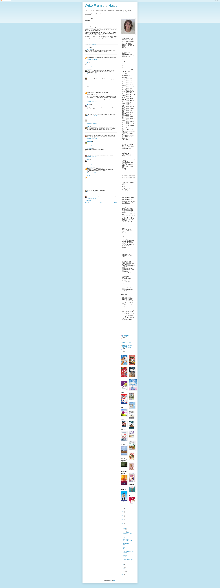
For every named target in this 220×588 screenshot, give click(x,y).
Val (87, 62)
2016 (123, 519)
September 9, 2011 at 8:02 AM (92, 145)
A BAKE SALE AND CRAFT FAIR (126, 347)
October (124, 529)
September (124, 531)
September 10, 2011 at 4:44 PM (92, 198)
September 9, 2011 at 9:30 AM (92, 150)
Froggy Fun (124, 544)
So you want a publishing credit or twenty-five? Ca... (128, 560)
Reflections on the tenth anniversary (128, 551)
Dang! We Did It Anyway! (125, 339)
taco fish (124, 547)
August (124, 561)
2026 (123, 508)
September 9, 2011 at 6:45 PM (92, 172)
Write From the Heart (101, 5)
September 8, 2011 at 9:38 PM (92, 59)
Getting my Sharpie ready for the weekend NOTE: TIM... (128, 537)
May (123, 565)
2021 (123, 512)
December (124, 527)
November (124, 528)
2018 (123, 516)
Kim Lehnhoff (89, 91)
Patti (88, 76)
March (124, 568)
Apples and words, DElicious (127, 533)
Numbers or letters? (126, 532)
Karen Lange (89, 49)
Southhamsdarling (90, 118)
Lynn (88, 159)
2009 (123, 574)
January (124, 571)
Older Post (115, 202)
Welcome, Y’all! (124, 350)
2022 (123, 511)
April (123, 567)
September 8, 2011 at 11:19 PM (92, 101)
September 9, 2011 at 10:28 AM (92, 156)
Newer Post (87, 202)
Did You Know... (125, 556)
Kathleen (88, 104)
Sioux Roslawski (90, 175)
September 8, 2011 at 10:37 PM (92, 73)
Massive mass (125, 552)
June (123, 564)
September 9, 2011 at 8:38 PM (92, 191)
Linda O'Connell (89, 113)
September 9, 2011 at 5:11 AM (92, 115)
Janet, (88, 126)
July (123, 563)
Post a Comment (88, 200)
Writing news (125, 555)
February (124, 569)
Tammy (88, 194)
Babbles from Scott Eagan (126, 342)
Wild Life (124, 548)
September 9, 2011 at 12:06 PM (92, 164)
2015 (123, 520)
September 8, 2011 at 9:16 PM (92, 52)
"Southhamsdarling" (125, 335)
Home (101, 202)
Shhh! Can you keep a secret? (127, 540)
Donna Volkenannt (90, 167)
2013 (123, 523)
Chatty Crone (89, 141)
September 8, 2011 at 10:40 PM (92, 88)
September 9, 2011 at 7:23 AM (92, 138)
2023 (123, 509)
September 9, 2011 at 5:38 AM (92, 123)
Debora (88, 69)
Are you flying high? (126, 539)
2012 (123, 524)
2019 (123, 515)
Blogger (114, 580)
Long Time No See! (124, 336)
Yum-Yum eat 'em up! (126, 543)
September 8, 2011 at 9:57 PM (92, 66)
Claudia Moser (89, 148)
